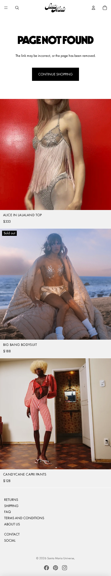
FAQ (7, 511)
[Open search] (17, 7)
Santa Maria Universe (60, 558)
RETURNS (11, 499)
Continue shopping (55, 74)
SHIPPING (11, 505)
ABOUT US (12, 524)
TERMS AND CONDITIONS (24, 518)
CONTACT (12, 534)
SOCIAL (9, 540)
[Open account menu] (93, 7)
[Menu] (6, 8)
